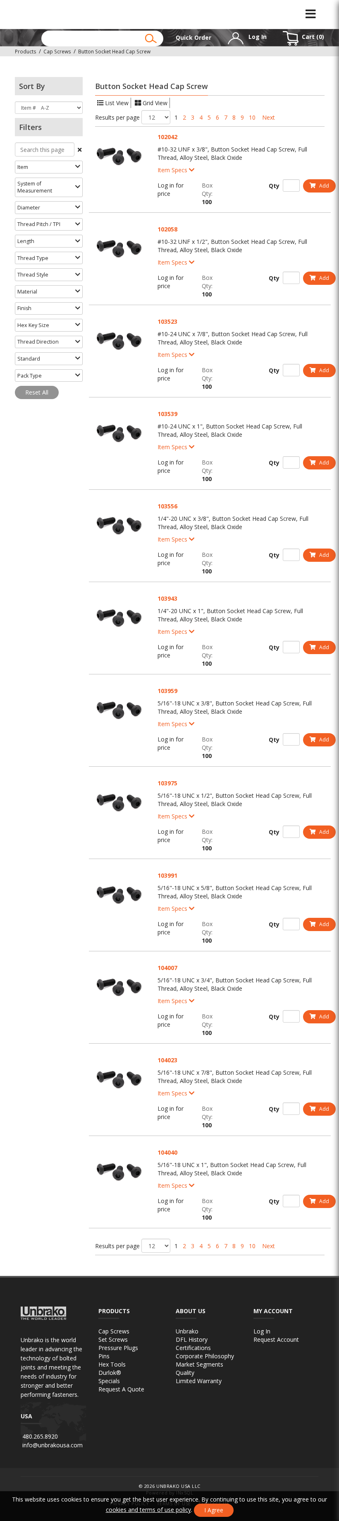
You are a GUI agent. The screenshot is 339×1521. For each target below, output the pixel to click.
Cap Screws (113, 1331)
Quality (185, 1373)
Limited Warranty (199, 1381)
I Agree (213, 1510)
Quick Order (193, 37)
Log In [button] (257, 37)
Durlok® (109, 1373)
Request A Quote (121, 1389)
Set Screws (113, 1339)
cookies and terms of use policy (148, 1510)
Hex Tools (112, 1364)
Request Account (276, 1339)
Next (268, 117)
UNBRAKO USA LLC (178, 1486)
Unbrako (187, 1331)
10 (252, 117)
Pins (104, 1356)
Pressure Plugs (118, 1348)
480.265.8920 (40, 1436)
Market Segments (199, 1364)
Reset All (36, 392)
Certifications (193, 1348)
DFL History (192, 1339)
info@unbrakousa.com (52, 1445)
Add (323, 185)
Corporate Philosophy (205, 1356)
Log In (261, 1331)
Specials (109, 1381)
